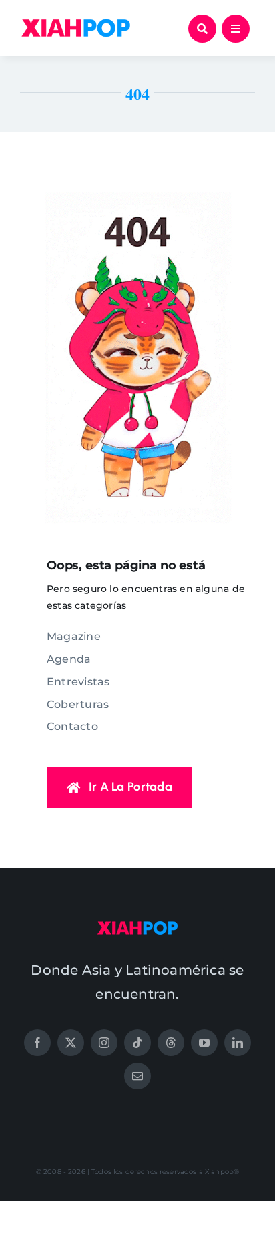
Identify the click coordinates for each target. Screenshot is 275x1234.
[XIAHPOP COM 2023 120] (137, 926)
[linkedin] (237, 1042)
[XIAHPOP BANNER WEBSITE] (75, 22)
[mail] (137, 1076)
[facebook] (37, 1042)
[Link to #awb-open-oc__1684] (236, 29)
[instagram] (104, 1042)
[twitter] (70, 1042)
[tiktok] (137, 1042)
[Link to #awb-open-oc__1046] (202, 29)
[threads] (171, 1042)
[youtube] (204, 1042)
